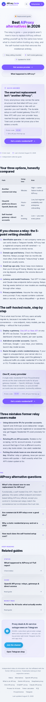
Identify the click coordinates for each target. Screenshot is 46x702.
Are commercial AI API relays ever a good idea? (20, 513)
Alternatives (19, 678)
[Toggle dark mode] (26, 4)
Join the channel (14, 645)
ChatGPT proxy (22, 685)
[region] (23, 199)
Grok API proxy (9, 685)
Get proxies (35, 4)
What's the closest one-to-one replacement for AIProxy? (16, 485)
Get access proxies (21, 67)
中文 (37, 688)
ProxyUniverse (19, 692)
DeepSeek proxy (37, 681)
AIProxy (13, 3)
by (12, 5)
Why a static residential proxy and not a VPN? (20, 524)
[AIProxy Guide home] (4, 4)
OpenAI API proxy (31, 678)
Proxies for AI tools (13, 688)
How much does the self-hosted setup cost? (19, 535)
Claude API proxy (36, 685)
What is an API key (9, 681)
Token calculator (28, 688)
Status (11, 678)
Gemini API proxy (24, 681)
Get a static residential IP (22, 141)
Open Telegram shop (16, 652)
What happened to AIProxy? (23, 74)
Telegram (29, 692)
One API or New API (29, 331)
